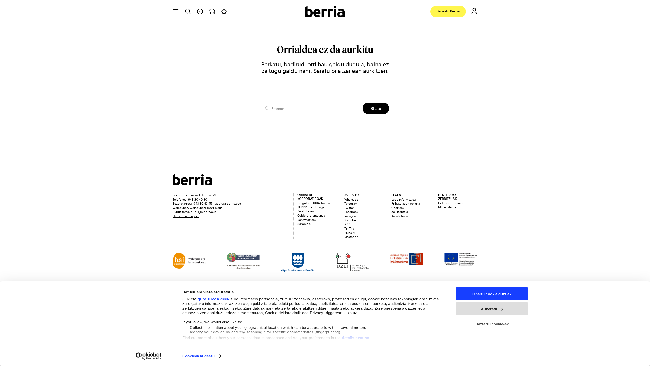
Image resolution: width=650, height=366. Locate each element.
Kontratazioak (306, 219)
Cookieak (397, 207)
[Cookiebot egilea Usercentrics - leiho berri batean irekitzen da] (148, 356)
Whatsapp (351, 199)
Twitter (349, 207)
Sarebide (304, 223)
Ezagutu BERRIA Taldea (313, 203)
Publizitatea (305, 211)
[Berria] (192, 183)
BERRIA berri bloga (310, 207)
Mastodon (351, 236)
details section (355, 338)
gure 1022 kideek (213, 299)
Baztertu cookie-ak (492, 324)
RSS (347, 224)
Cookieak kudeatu (198, 356)
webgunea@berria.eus (206, 207)
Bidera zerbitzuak (450, 203)
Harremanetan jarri (186, 216)
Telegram (351, 203)
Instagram (351, 216)
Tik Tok (349, 228)
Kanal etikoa (399, 216)
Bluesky (349, 232)
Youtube (350, 220)
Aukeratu (489, 309)
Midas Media (447, 207)
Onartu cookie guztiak (491, 294)
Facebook (351, 212)
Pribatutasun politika (405, 203)
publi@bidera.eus (203, 212)
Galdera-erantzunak (311, 215)
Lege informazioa (403, 199)
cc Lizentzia (399, 212)
